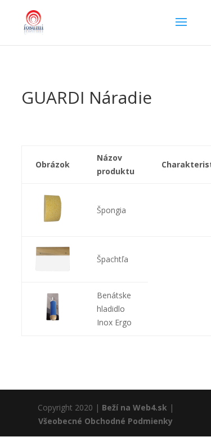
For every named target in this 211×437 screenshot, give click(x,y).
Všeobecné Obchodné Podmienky (105, 421)
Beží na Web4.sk (134, 407)
